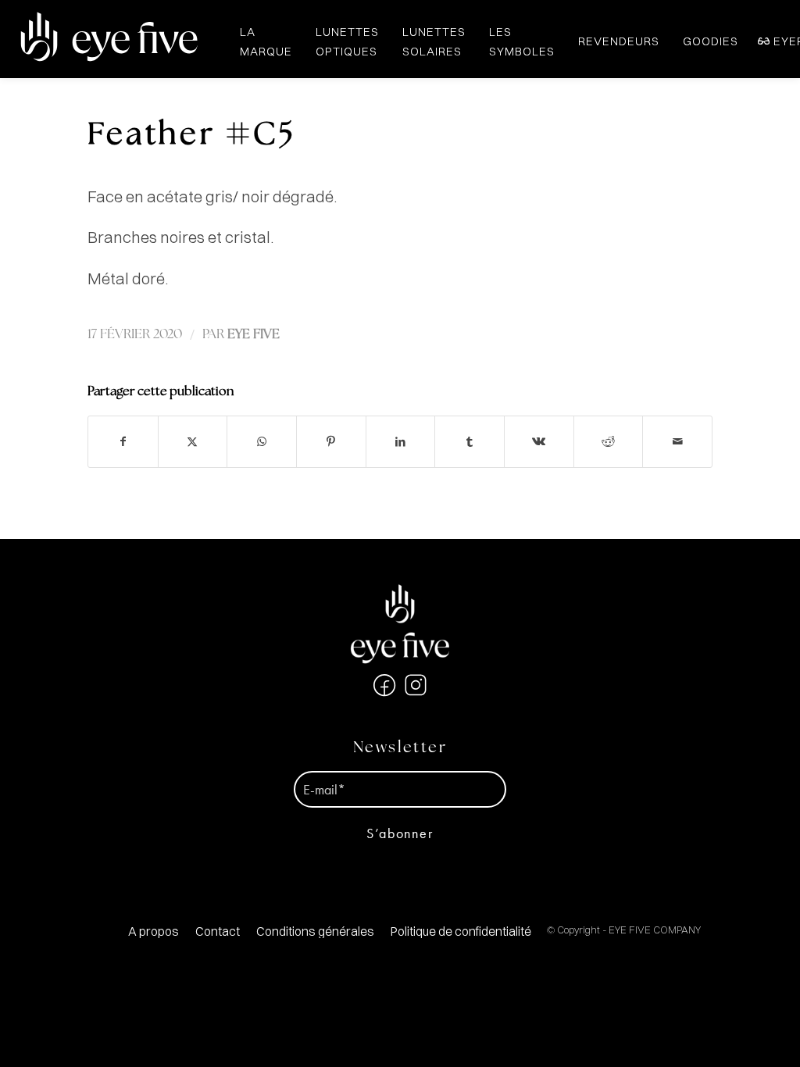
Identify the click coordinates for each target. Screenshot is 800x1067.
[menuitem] (153, 931)
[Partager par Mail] (677, 441)
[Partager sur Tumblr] (469, 441)
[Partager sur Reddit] (608, 441)
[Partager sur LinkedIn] (400, 441)
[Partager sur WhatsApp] (261, 441)
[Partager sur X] (193, 441)
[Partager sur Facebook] (123, 441)
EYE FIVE (253, 334)
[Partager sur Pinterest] (331, 441)
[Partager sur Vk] (539, 441)
